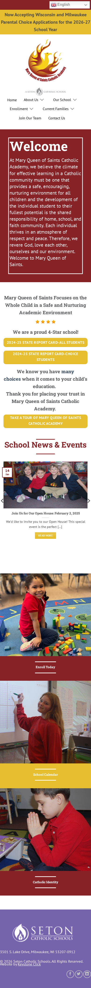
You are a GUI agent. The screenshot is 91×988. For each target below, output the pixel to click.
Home (12, 100)
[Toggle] (42, 100)
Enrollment (19, 108)
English (63, 5)
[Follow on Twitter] (79, 974)
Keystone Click (29, 964)
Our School (62, 99)
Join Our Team (30, 118)
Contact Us (56, 118)
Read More (45, 535)
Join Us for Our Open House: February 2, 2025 (45, 513)
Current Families (56, 108)
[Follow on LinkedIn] (87, 974)
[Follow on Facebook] (70, 974)
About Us (31, 99)
